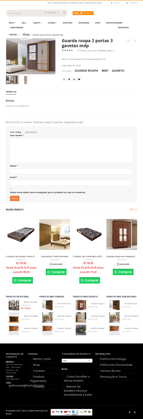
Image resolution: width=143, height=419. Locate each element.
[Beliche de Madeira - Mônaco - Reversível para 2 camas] (14, 305)
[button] (131, 209)
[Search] (64, 12)
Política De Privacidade (116, 365)
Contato (39, 387)
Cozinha (51, 23)
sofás (97, 23)
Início (13, 34)
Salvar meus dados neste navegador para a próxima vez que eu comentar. (48, 192)
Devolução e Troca (113, 377)
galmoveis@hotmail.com (26, 385)
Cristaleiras (83, 23)
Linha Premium (16, 27)
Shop (26, 34)
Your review (17, 135)
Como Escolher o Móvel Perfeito (77, 379)
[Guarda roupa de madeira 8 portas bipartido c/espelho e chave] (81, 305)
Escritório (67, 23)
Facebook (64, 79)
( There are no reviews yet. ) (95, 50)
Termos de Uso (110, 371)
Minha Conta (42, 359)
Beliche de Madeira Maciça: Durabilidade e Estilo (78, 391)
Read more (57, 264)
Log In (116, 3)
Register (133, 3)
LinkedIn (74, 79)
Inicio (11, 23)
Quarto (36, 23)
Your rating (15, 132)
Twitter (69, 79)
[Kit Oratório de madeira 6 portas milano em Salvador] (47, 305)
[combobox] (77, 361)
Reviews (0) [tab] (11, 91)
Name (14, 165)
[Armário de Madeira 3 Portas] (14, 330)
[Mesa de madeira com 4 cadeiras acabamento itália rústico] (47, 317)
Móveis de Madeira (114, 23)
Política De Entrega (113, 359)
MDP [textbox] (76, 360)
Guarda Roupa (86, 70)
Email (79, 79)
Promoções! (123, 27)
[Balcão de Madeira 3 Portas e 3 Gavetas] (14, 317)
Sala (24, 23)
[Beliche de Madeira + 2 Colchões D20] (81, 330)
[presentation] (6, 56)
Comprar (24, 280)
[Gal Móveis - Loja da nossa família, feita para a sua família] (83, 13)
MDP (105, 70)
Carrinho (39, 371)
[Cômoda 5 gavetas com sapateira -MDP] (81, 317)
